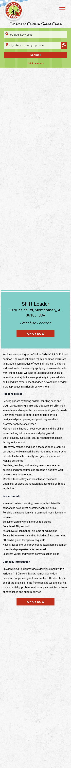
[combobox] (35, 34)
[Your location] (64, 45)
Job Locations (35, 63)
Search (35, 54)
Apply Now (35, 334)
